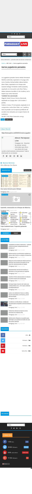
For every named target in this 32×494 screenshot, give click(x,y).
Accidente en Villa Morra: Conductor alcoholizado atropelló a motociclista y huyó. (20, 303)
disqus (16, 233)
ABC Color (9, 63)
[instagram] (20, 34)
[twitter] (14, 34)
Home (3, 63)
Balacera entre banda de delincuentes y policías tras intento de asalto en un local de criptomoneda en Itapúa (20, 262)
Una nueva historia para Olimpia (11, 189)
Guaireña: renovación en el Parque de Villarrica (15, 207)
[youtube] (17, 34)
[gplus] (17, 428)
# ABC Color (9, 119)
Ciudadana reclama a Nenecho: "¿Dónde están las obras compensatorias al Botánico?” (20, 246)
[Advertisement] (16, 16)
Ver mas (28, 170)
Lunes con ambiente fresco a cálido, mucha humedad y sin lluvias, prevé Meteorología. (19, 294)
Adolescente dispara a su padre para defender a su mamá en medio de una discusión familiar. (19, 319)
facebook (6, 233)
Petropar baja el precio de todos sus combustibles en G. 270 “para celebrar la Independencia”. (19, 285)
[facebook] (12, 34)
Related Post (6, 170)
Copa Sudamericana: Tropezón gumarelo (14, 226)
